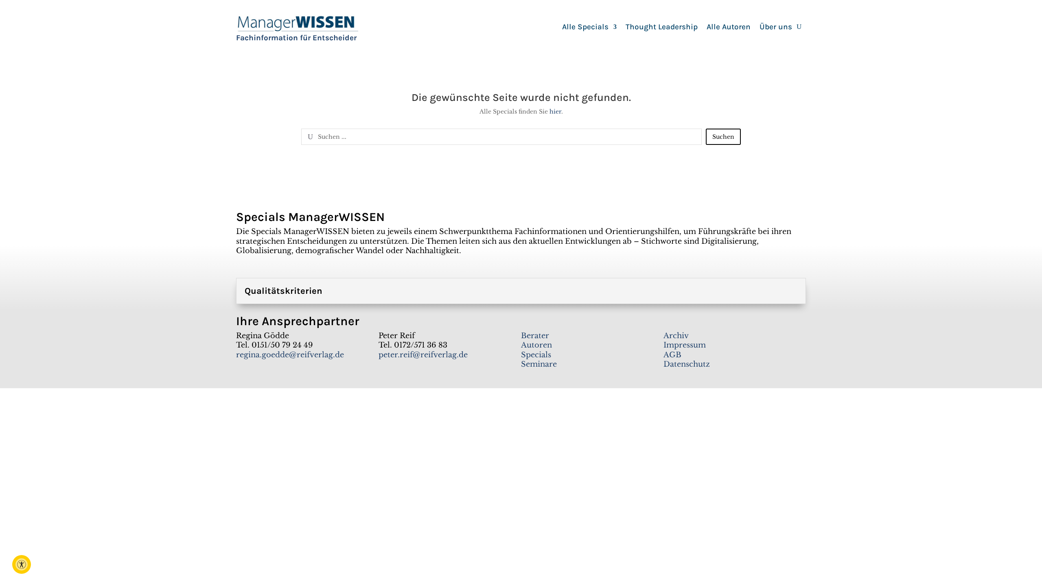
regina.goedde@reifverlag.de (290, 354)
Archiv (676, 335)
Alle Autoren (729, 27)
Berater (535, 335)
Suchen (723, 136)
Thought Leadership (662, 27)
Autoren (536, 345)
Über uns (776, 27)
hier (555, 111)
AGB (672, 354)
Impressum (684, 345)
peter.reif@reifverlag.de (423, 354)
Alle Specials (585, 27)
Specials (536, 354)
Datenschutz (686, 364)
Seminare (539, 364)
